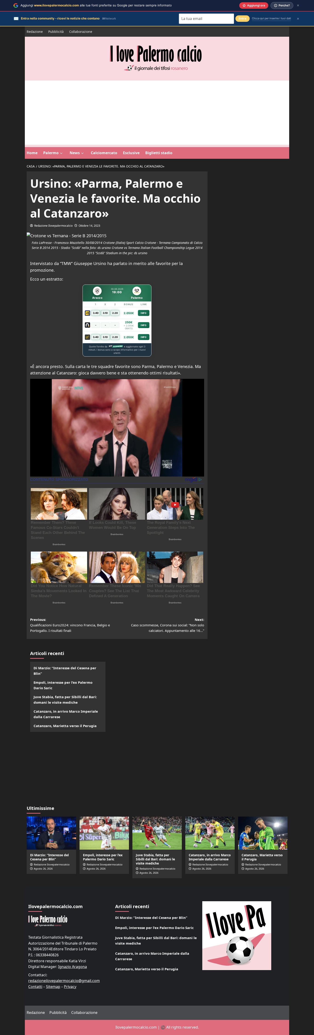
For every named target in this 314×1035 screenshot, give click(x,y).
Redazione (35, 31)
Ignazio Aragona (72, 966)
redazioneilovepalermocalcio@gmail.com (64, 980)
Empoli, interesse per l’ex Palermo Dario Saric (63, 685)
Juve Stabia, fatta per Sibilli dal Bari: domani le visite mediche (65, 700)
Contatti (35, 986)
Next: (167, 625)
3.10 (105, 313)
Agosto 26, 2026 (43, 868)
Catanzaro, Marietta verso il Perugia (65, 725)
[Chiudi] (298, 5)
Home (32, 152)
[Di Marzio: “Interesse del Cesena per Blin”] (51, 833)
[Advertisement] (157, 113)
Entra (242, 18)
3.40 (96, 313)
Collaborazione (80, 31)
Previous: (70, 625)
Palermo (51, 152)
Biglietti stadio (158, 152)
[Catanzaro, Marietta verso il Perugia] (263, 833)
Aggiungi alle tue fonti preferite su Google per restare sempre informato (96, 5)
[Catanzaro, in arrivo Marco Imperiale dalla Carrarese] (210, 833)
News (75, 152)
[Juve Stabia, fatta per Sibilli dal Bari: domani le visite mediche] (157, 833)
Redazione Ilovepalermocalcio (53, 226)
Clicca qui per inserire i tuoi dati (271, 18)
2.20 (115, 313)
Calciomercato (104, 152)
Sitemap (53, 986)
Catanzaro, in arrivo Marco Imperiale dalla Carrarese (66, 714)
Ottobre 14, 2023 (89, 226)
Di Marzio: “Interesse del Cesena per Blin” (65, 671)
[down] (61, 153)
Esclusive (131, 152)
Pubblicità (56, 31)
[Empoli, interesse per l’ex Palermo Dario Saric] (104, 833)
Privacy (70, 986)
